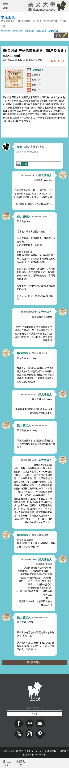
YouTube (18, 734)
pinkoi (40, 734)
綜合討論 (53, 30)
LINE (29, 723)
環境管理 (6, 30)
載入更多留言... (34, 662)
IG (29, 734)
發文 (58, 35)
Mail (40, 723)
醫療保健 (41, 30)
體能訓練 (29, 30)
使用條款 (51, 751)
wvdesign (42, 754)
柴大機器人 (38, 70)
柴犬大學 (47, 6)
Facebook (18, 723)
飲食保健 (18, 30)
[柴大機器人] (63, 175)
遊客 (19, 146)
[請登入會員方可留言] (6, 147)
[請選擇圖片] (18, 164)
